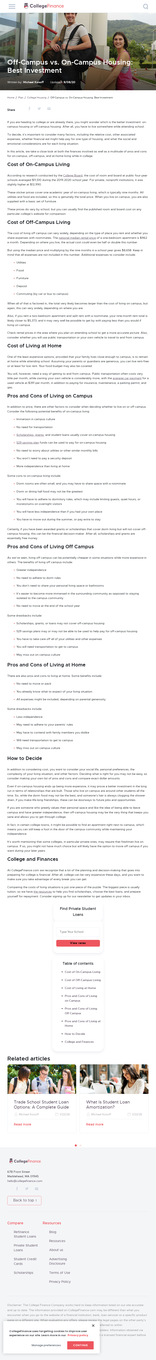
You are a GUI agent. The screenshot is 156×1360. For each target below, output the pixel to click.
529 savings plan (27, 442)
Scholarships (23, 1272)
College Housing (37, 97)
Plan (20, 97)
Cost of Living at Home (80, 988)
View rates (78, 943)
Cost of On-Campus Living (82, 972)
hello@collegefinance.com (24, 1181)
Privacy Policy (60, 1281)
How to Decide (75, 1034)
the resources (43, 891)
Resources (57, 1241)
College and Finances (79, 1042)
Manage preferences (46, 1345)
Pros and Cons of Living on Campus (81, 998)
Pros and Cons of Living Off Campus (81, 1011)
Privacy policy (78, 1335)
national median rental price (77, 238)
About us (56, 1250)
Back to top (23, 1200)
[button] (75, 1145)
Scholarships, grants (30, 435)
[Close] (93, 1325)
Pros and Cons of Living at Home (83, 1023)
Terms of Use (59, 1272)
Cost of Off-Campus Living (83, 980)
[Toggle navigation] (12, 6)
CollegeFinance (43, 6)
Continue (80, 1345)
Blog (52, 1232)
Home (10, 97)
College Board (72, 175)
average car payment (127, 378)
